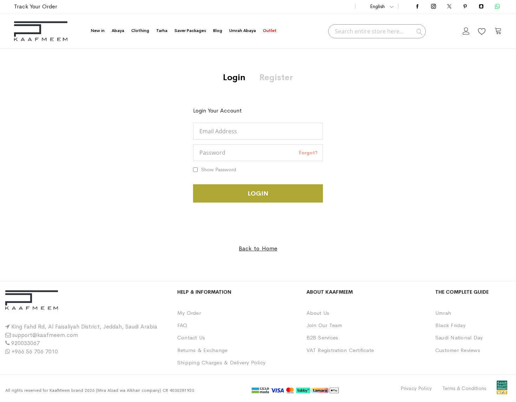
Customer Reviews (457, 350)
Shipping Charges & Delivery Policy (221, 362)
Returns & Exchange (202, 350)
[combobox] (377, 31)
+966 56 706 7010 (35, 351)
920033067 (25, 343)
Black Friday (450, 325)
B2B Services (322, 337)
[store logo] (40, 31)
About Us (318, 313)
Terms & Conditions (464, 388)
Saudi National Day (459, 337)
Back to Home (258, 248)
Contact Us (191, 337)
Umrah (443, 313)
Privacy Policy (416, 388)
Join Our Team (324, 325)
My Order (189, 313)
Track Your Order (35, 6)
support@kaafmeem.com (45, 335)
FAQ (182, 325)
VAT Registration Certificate (340, 350)
